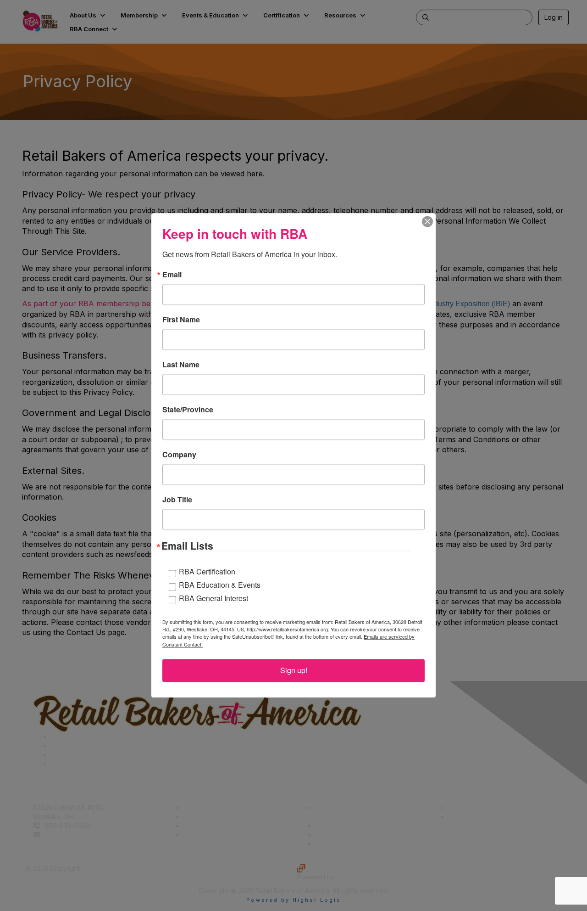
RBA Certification (207, 572)
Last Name (180, 364)
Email (172, 274)
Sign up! (293, 670)
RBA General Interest (213, 598)
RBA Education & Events (219, 585)
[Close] (427, 221)
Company (179, 454)
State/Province (187, 409)
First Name (181, 319)
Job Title (177, 499)
